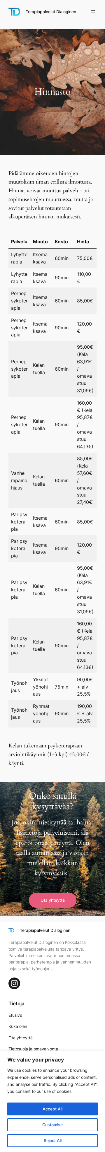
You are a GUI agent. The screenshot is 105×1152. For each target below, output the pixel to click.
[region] (52, 1101)
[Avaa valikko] (93, 11)
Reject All (53, 1140)
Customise (52, 1124)
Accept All (52, 1108)
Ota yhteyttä (53, 900)
